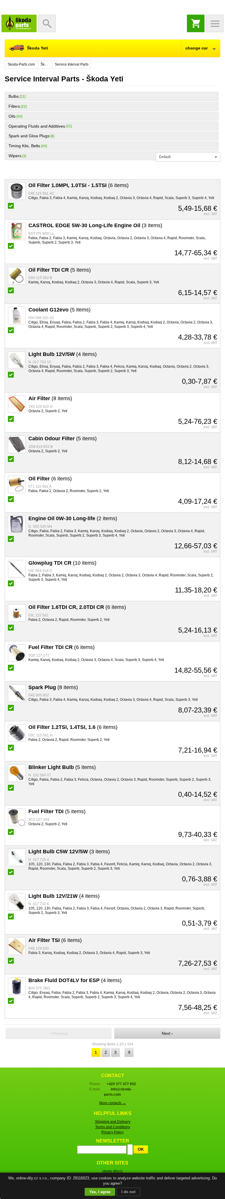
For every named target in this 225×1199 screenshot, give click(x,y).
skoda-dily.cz (112, 1171)
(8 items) (50, 398)
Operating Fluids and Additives (36, 126)
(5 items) (59, 270)
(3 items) (95, 225)
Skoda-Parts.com (19, 23)
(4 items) (62, 354)
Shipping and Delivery (112, 1122)
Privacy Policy (112, 1132)
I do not (128, 1192)
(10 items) (62, 563)
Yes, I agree (99, 1192)
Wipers (14, 155)
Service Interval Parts (71, 64)
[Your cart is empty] (195, 23)
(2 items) (72, 518)
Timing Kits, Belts (24, 145)
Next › (167, 1033)
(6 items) (78, 185)
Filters (14, 106)
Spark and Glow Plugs (29, 135)
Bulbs (13, 96)
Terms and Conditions (112, 1127)
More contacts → (112, 1103)
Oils (12, 116)
